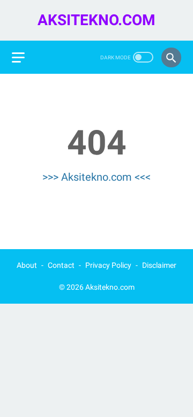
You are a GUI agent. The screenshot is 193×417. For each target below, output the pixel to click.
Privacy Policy (108, 265)
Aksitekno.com (96, 20)
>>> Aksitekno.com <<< (96, 177)
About (27, 265)
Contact (61, 265)
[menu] (18, 57)
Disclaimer (159, 265)
